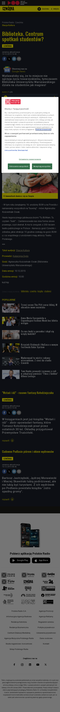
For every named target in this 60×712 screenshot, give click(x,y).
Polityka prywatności (43, 129)
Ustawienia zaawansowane (30, 159)
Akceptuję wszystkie (42, 166)
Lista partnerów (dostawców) (16, 150)
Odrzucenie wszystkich (18, 166)
